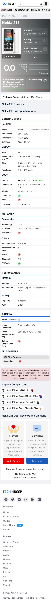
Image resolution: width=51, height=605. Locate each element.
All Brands (8, 546)
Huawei (6, 559)
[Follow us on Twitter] (12, 499)
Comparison (23, 10)
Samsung (7, 580)
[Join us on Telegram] (19, 499)
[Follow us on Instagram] (26, 499)
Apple (6, 555)
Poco (5, 576)
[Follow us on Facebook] (6, 499)
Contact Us (22, 593)
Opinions (27, 97)
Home (6, 512)
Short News (12, 525)
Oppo (5, 568)
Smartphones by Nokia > (39, 129)
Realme (6, 572)
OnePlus (7, 563)
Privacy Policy (9, 593)
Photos (39, 97)
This (34, 375)
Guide (37, 10)
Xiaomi (6, 585)
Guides (6, 521)
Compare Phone (11, 516)
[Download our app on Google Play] (32, 499)
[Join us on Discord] (39, 499)
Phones (7, 529)
